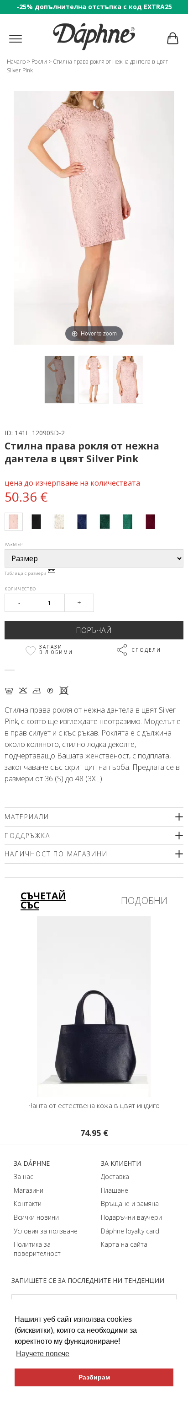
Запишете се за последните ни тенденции (87, 1280)
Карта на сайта (124, 1244)
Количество (20, 589)
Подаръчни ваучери (131, 1217)
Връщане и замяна (130, 1203)
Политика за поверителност (37, 1249)
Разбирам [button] (94, 1377)
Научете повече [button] (42, 1354)
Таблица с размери (26, 573)
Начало (16, 61)
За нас (23, 1176)
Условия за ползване (46, 1231)
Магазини (28, 1190)
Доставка (115, 1176)
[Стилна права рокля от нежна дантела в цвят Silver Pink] (59, 379)
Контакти (28, 1203)
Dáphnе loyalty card (130, 1231)
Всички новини (36, 1217)
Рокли (39, 61)
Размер (14, 544)
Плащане (114, 1190)
